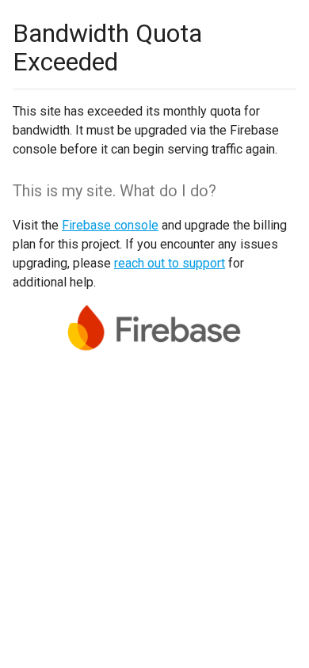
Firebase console (110, 225)
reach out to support (169, 263)
